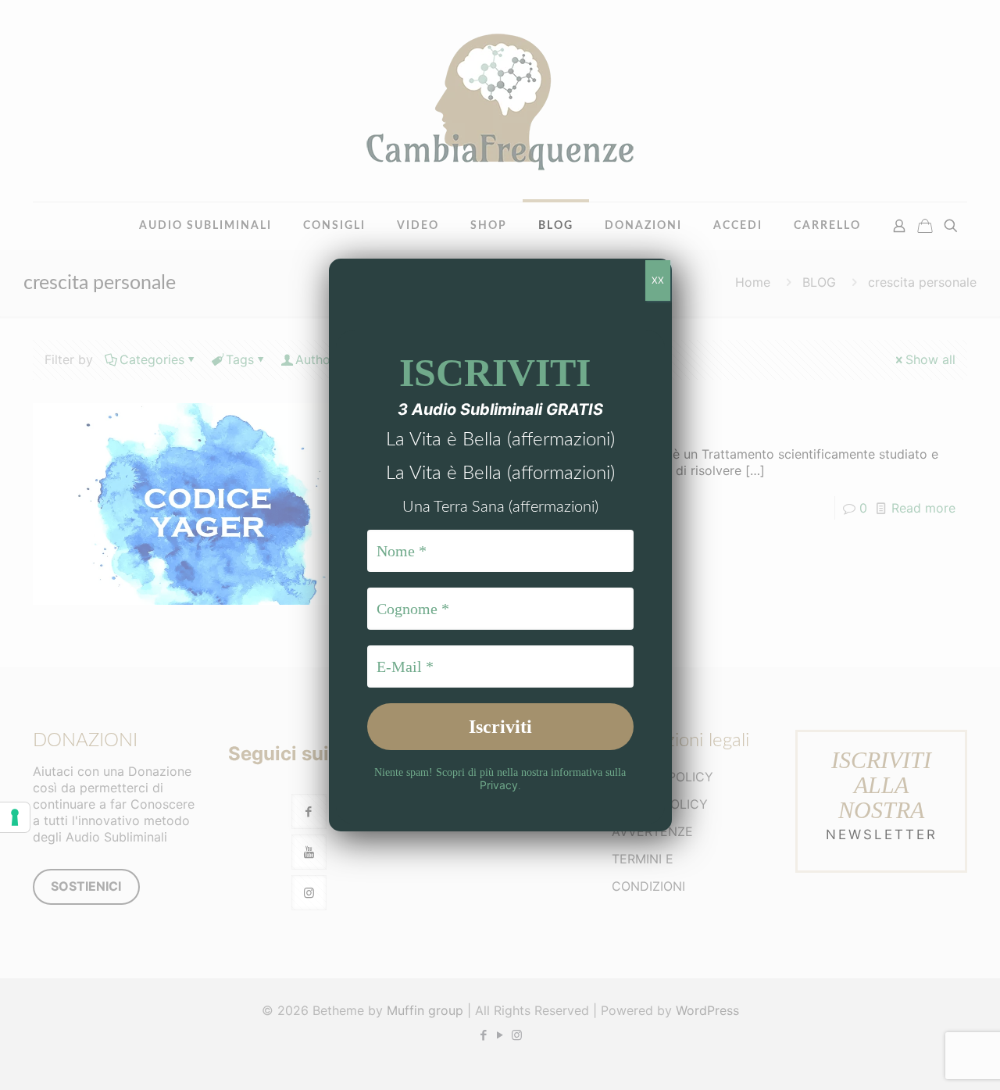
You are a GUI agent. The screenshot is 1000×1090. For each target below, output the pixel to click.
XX (658, 280)
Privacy (499, 785)
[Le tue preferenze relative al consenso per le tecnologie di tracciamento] (15, 817)
